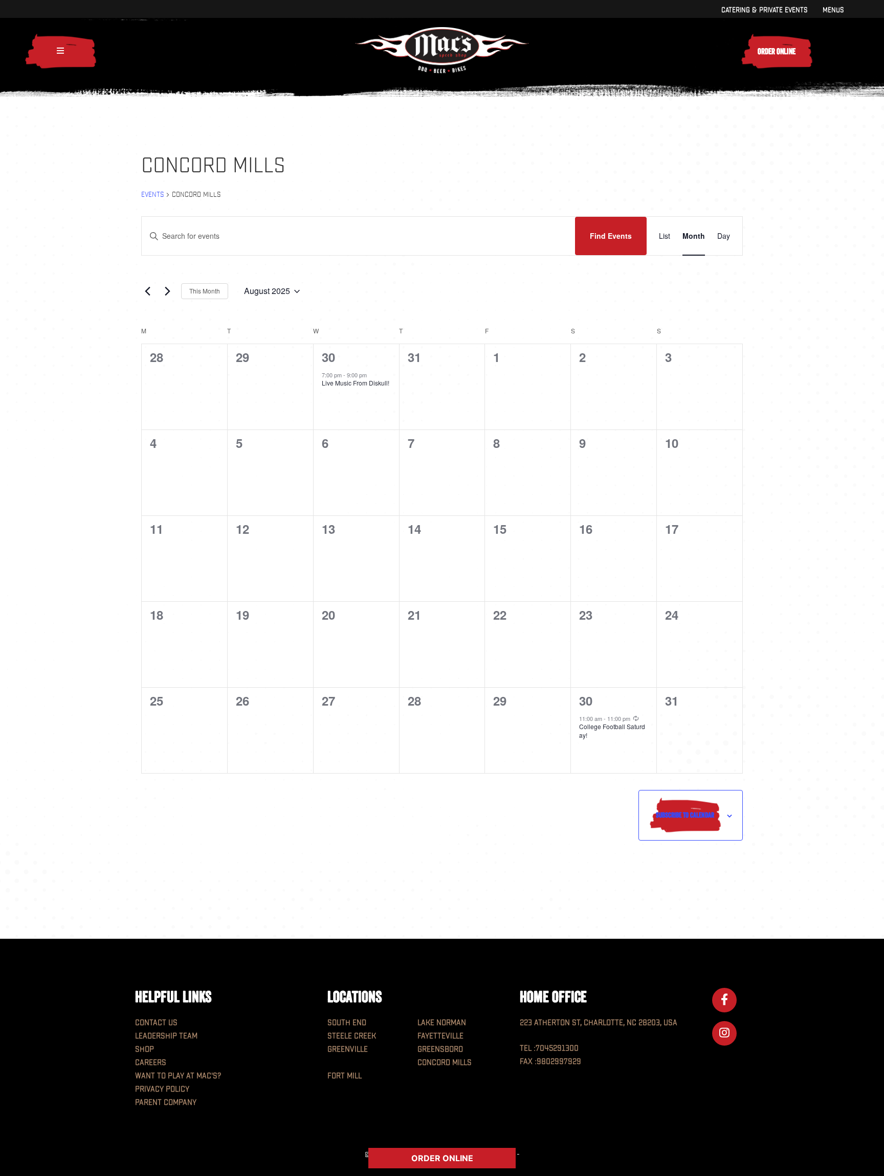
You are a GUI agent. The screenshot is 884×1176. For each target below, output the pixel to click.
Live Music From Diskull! (355, 382)
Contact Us (156, 1023)
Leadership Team (166, 1036)
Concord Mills (444, 1063)
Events (152, 194)
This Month (204, 290)
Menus (833, 10)
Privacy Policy (162, 1089)
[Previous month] (147, 291)
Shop (144, 1049)
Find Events (611, 236)
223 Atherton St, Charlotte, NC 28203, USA (598, 1023)
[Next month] (167, 291)
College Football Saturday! (612, 730)
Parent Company (165, 1102)
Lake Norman (441, 1023)
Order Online (776, 51)
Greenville (347, 1049)
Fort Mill (344, 1076)
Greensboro (440, 1049)
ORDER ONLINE (442, 1158)
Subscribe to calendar (685, 815)
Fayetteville (440, 1036)
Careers (150, 1063)
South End (346, 1023)
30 (328, 357)
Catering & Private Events (764, 10)
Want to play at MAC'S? (178, 1076)
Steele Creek (351, 1036)
